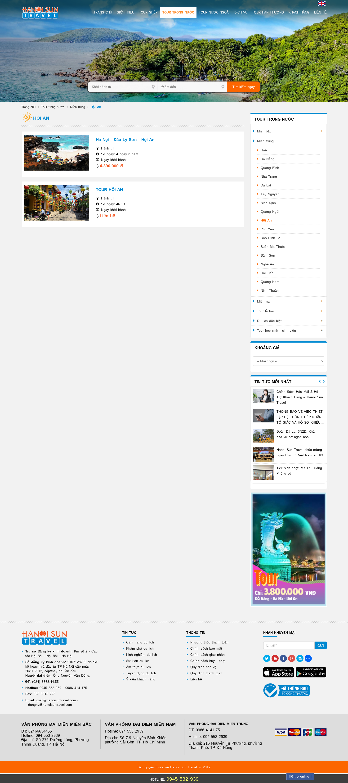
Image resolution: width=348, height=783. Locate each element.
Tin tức (129, 632)
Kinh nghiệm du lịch (141, 654)
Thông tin (195, 632)
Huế (264, 150)
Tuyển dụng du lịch (141, 673)
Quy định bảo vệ (203, 667)
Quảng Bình (270, 168)
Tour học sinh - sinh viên (276, 330)
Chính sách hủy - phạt (207, 661)
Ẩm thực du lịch (138, 667)
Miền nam (264, 301)
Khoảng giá (267, 348)
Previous (320, 381)
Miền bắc (264, 131)
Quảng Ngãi (270, 211)
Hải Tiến (267, 273)
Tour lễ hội (265, 311)
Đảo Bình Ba (271, 238)
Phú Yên (267, 229)
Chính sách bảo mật (206, 648)
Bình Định (268, 203)
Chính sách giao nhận (207, 654)
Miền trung (77, 107)
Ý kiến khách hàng (140, 679)
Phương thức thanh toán (209, 642)
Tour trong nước (52, 107)
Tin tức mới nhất (272, 382)
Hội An (266, 220)
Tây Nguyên (270, 194)
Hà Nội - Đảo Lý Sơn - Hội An (125, 139)
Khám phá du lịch (140, 648)
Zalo (308, 658)
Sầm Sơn (268, 255)
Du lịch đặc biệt (269, 321)
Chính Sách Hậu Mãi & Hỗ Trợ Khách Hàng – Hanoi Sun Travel (300, 397)
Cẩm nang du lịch (140, 642)
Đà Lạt (266, 185)
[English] (321, 3)
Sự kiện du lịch (138, 661)
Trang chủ (28, 107)
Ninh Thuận (270, 290)
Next (324, 381)
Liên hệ (196, 679)
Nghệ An (267, 264)
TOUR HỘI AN (109, 189)
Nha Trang (269, 176)
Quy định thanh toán (206, 673)
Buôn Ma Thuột (273, 247)
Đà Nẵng (267, 159)
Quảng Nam (270, 282)
